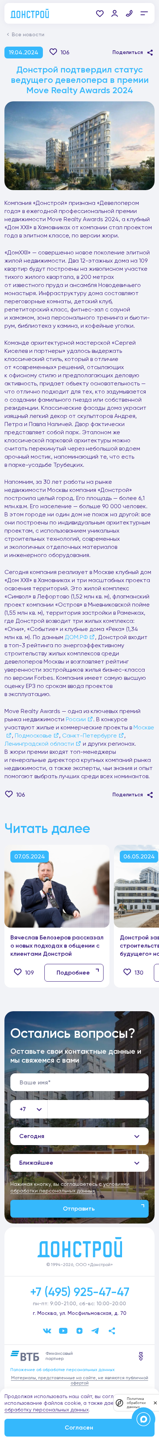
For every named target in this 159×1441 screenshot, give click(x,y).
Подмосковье (33, 735)
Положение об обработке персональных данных (62, 1369)
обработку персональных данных (46, 1410)
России (76, 719)
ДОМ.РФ (76, 637)
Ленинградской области (39, 743)
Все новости (28, 34)
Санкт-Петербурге (89, 735)
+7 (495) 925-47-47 (79, 1292)
